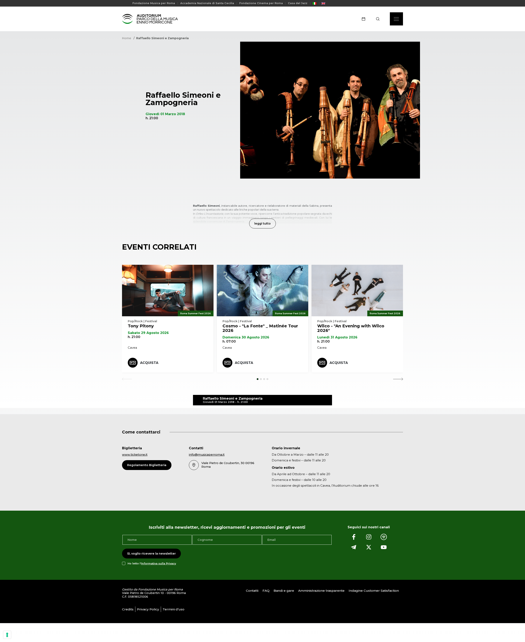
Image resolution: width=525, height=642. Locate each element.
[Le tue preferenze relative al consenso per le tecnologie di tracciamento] (7, 635)
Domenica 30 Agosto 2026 (246, 337)
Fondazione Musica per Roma (153, 3)
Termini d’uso (173, 609)
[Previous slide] (127, 379)
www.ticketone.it (134, 454)
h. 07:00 (229, 341)
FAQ (265, 591)
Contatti (252, 591)
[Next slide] (398, 379)
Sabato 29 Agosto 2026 (148, 333)
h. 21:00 (134, 337)
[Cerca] (379, 18)
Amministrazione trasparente (321, 591)
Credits (128, 609)
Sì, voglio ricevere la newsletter (151, 553)
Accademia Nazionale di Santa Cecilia (207, 3)
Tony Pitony (141, 325)
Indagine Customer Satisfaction (374, 591)
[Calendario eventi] (364, 18)
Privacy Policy (148, 609)
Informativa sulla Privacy (158, 563)
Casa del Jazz (297, 3)
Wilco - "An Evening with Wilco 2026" (350, 328)
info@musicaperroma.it (207, 454)
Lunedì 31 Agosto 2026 (337, 337)
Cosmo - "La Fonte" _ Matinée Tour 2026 (260, 328)
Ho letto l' (152, 563)
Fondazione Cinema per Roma (261, 3)
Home (126, 38)
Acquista (149, 363)
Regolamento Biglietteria (146, 465)
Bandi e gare (284, 591)
